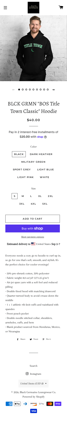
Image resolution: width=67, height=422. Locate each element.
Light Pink (25, 177)
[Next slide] (54, 89)
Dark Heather (41, 154)
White (44, 177)
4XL (33, 203)
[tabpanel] (33, 47)
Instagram (35, 373)
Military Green (33, 161)
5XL (45, 203)
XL (40, 196)
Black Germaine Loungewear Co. (38, 392)
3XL (21, 203)
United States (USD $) (31, 383)
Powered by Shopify (34, 396)
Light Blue (45, 169)
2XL (50, 196)
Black (19, 154)
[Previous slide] (14, 89)
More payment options (32, 236)
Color (33, 146)
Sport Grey (22, 169)
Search (33, 365)
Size (33, 188)
